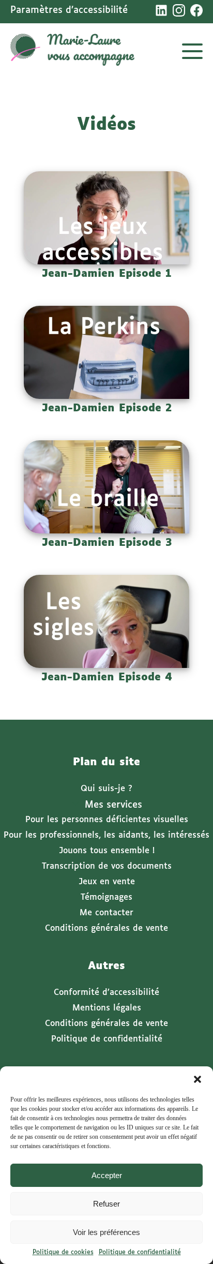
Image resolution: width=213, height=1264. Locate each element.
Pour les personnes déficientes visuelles (106, 819)
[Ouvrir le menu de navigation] (192, 51)
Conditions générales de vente (106, 928)
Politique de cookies (63, 1253)
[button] (197, 1079)
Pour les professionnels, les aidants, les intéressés (106, 835)
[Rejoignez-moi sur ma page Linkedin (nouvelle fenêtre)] (161, 10)
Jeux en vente (107, 882)
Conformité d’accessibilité (106, 992)
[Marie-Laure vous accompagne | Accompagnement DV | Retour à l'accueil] (72, 51)
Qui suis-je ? (106, 788)
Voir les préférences (106, 1232)
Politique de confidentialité (140, 1253)
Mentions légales (106, 1008)
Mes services (113, 805)
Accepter (107, 1175)
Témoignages (106, 897)
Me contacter (106, 913)
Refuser (106, 1203)
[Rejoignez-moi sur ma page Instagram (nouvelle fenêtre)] (179, 10)
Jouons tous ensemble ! (107, 850)
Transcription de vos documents (107, 866)
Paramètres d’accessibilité (69, 10)
